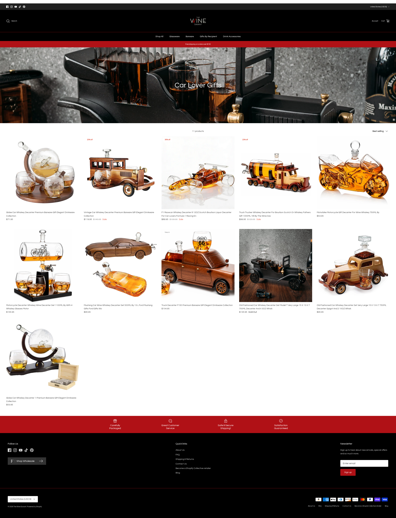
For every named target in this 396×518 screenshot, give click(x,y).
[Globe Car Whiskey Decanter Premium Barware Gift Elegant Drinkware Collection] (42, 172)
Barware (190, 36)
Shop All (159, 36)
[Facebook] (7, 7)
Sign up (348, 472)
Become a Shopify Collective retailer (193, 468)
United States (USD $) (378, 7)
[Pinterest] (24, 7)
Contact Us (181, 464)
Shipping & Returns (185, 459)
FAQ (178, 455)
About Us (180, 450)
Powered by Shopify (34, 506)
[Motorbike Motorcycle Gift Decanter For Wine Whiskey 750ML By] (353, 172)
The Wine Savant (19, 506)
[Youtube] (16, 7)
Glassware (174, 36)
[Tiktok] (20, 7)
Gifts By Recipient (208, 36)
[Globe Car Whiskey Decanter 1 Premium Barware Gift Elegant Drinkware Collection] (42, 358)
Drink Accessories (232, 36)
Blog (178, 473)
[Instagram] (11, 7)
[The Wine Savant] (198, 21)
